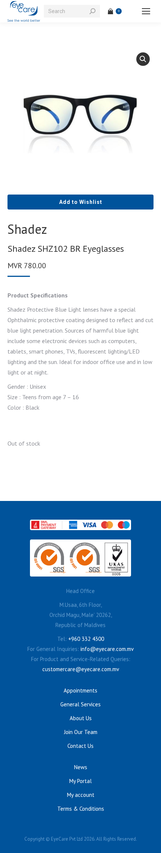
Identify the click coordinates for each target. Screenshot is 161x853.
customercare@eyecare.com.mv (80, 669)
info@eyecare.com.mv (107, 648)
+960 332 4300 (86, 638)
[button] (143, 59)
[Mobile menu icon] (146, 11)
